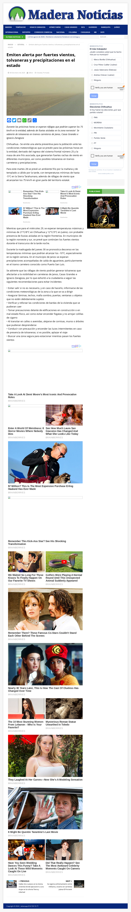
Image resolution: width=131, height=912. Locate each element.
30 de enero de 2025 (17, 73)
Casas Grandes (71, 27)
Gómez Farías (55, 27)
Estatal (39, 73)
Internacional (11, 32)
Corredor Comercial (43, 32)
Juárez (117, 27)
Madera (8, 27)
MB (95, 32)
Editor (31, 73)
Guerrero (93, 27)
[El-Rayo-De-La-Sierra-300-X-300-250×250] (103, 227)
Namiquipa (105, 27)
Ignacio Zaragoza (37, 27)
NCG (83, 27)
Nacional (60, 32)
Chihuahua (85, 32)
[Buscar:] (111, 37)
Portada (46, 73)
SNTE (102, 32)
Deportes (26, 32)
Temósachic (21, 27)
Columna (73, 32)
